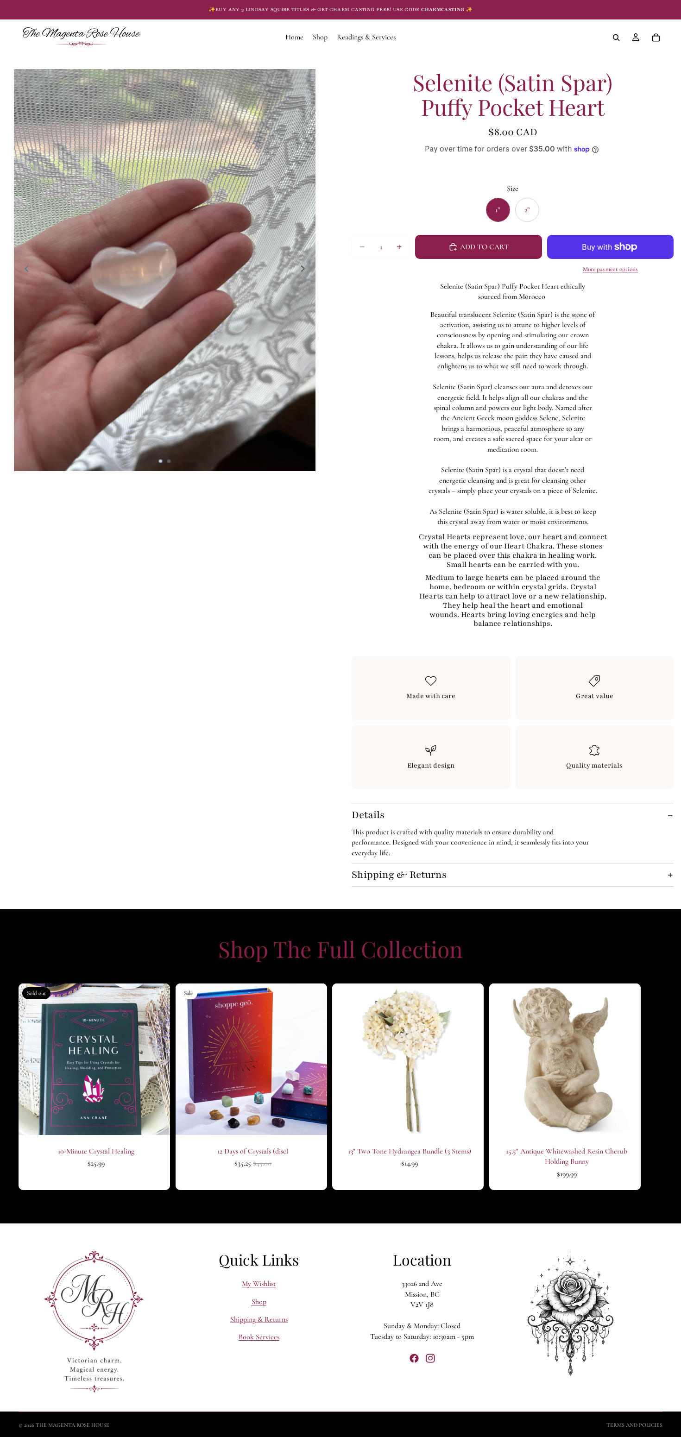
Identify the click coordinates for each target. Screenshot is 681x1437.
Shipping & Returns (399, 875)
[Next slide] (305, 270)
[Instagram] (430, 1358)
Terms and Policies (634, 1425)
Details (368, 815)
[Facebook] (414, 1358)
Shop (259, 1301)
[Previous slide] (24, 270)
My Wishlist (259, 1283)
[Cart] (656, 37)
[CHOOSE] (469, 1120)
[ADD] (312, 1120)
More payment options (610, 269)
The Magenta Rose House (72, 1425)
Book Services (259, 1337)
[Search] (616, 37)
